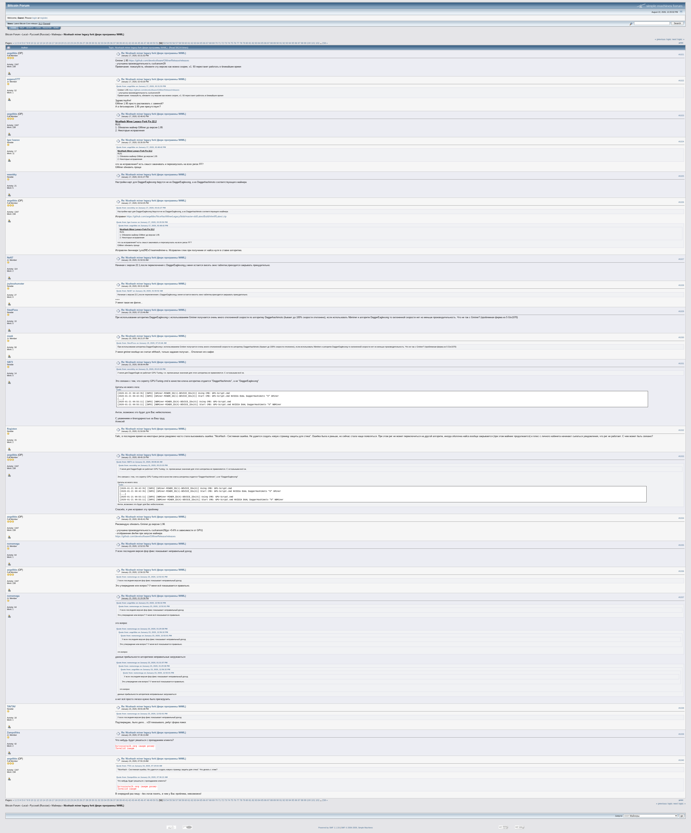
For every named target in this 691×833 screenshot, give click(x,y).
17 (53, 43)
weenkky (12, 174)
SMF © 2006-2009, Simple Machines (357, 828)
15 (47, 43)
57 (176, 43)
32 (99, 43)
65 (201, 43)
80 (247, 43)
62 (192, 43)
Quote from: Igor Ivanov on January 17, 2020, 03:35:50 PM (142, 222)
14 (44, 43)
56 (173, 43)
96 (296, 43)
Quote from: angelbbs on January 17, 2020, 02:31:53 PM (141, 86)
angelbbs (12, 53)
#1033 (681, 456)
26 (81, 43)
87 (268, 43)
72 (222, 43)
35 (108, 43)
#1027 (681, 259)
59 (183, 43)
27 (84, 43)
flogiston (12, 428)
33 (102, 43)
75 (232, 43)
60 (186, 43)
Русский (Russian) (39, 34)
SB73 (10, 362)
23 (71, 43)
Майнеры (57, 34)
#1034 (681, 518)
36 (111, 43)
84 (259, 43)
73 (225, 43)
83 (256, 43)
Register (47, 28)
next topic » (678, 39)
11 (35, 43)
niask (10, 336)
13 (41, 43)
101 (313, 43)
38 (117, 43)
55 (170, 43)
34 (105, 43)
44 (136, 43)
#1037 (681, 597)
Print (681, 43)
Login (38, 28)
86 (265, 43)
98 (302, 43)
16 (50, 43)
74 (228, 43)
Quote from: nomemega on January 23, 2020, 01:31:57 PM (141, 663)
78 (241, 43)
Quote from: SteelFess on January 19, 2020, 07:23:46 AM (141, 343)
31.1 (40, 23)
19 (59, 43)
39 (120, 43)
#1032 (681, 430)
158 (324, 43)
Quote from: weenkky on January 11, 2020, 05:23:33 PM (140, 369)
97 (299, 43)
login (34, 18)
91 (280, 43)
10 (32, 43)
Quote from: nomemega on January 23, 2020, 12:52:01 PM (141, 577)
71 (219, 43)
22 (68, 43)
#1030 (681, 337)
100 (309, 43)
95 (293, 43)
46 (142, 43)
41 (126, 43)
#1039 (681, 734)
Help (22, 28)
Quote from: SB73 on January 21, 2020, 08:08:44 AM (139, 462)
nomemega (13, 543)
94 (290, 43)
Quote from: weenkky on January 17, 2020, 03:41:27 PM (141, 208)
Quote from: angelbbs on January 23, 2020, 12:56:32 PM (141, 603)
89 (274, 43)
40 (123, 43)
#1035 (681, 545)
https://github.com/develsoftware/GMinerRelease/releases (159, 60)
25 (77, 43)
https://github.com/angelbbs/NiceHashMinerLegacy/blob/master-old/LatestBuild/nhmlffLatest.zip (176, 216)
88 (271, 43)
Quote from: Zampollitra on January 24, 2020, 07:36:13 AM (142, 777)
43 (133, 43)
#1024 (681, 141)
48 (148, 43)
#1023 (681, 115)
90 (277, 43)
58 (180, 43)
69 (213, 43)
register (43, 18)
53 (164, 43)
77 (238, 43)
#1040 (681, 760)
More (56, 28)
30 (93, 43)
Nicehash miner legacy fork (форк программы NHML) (94, 34)
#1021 (681, 54)
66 (204, 43)
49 (151, 43)
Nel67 (10, 257)
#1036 (681, 571)
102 (317, 43)
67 (207, 43)
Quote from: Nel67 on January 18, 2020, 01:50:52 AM (139, 291)
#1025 (681, 176)
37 (114, 43)
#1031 (681, 363)
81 (250, 43)
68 (210, 43)
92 (284, 43)
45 (139, 43)
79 (244, 43)
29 (90, 43)
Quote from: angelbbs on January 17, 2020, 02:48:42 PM (141, 147)
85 (262, 43)
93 (287, 43)
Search (29, 28)
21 (65, 43)
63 (195, 43)
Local (25, 34)
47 (145, 43)
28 (87, 43)
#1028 (681, 285)
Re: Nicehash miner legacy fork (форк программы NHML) (153, 53)
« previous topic (663, 39)
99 (305, 43)
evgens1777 (13, 79)
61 (189, 43)
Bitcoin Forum (12, 34)
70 (216, 43)
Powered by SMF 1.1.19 (328, 828)
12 (38, 43)
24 (74, 43)
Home (13, 28)
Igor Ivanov (13, 140)
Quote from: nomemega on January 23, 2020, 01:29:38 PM (141, 629)
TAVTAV (11, 706)
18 (56, 43)
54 (167, 43)
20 (62, 43)
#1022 (681, 80)
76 (235, 43)
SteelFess (12, 310)
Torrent (46, 23)
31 (96, 43)
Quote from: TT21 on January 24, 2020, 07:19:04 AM (139, 766)
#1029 (681, 311)
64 (198, 43)
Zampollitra (13, 732)
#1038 (681, 708)
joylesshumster (15, 283)
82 (253, 43)
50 (154, 43)
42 (129, 43)
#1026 (681, 202)
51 (157, 43)
